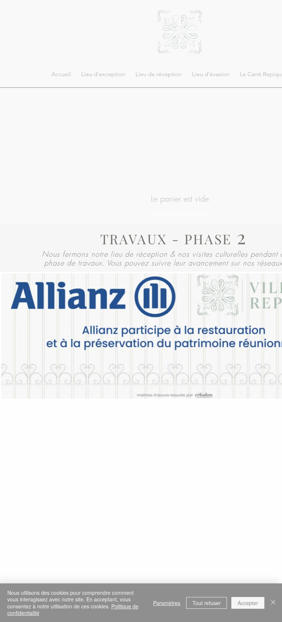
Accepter (248, 603)
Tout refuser (206, 603)
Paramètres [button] (166, 603)
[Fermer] (273, 602)
